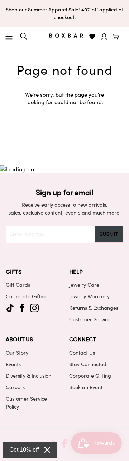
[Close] (47, 450)
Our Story (17, 352)
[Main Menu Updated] (9, 37)
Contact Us (82, 352)
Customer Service (89, 319)
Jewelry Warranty (89, 296)
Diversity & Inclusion (28, 375)
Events (13, 364)
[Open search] (23, 36)
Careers (15, 387)
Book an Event (85, 387)
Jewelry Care (84, 284)
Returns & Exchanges (93, 307)
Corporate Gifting (27, 296)
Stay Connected (87, 364)
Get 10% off (24, 450)
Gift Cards (18, 284)
